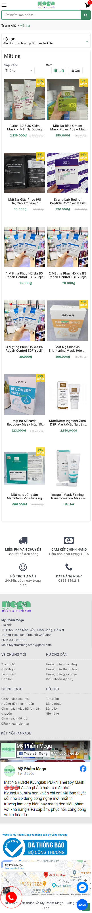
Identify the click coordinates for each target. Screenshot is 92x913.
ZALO (82, 904)
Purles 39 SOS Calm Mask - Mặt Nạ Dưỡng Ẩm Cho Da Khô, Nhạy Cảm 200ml (24, 127)
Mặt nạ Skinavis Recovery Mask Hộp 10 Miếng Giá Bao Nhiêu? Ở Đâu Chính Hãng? (24, 422)
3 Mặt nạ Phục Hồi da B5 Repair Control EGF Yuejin (25, 348)
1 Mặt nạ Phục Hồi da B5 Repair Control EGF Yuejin (25, 275)
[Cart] (87, 6)
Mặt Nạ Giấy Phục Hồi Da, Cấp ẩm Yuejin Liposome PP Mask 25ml (24, 201)
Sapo (45, 908)
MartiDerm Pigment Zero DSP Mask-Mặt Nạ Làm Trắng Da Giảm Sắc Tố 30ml (67, 422)
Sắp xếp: (11, 65)
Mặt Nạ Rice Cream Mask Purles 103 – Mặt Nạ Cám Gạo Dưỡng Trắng (67, 127)
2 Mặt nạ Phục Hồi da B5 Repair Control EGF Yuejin (68, 275)
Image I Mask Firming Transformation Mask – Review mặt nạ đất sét (67, 496)
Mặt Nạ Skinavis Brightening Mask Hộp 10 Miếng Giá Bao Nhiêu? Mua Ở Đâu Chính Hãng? (67, 348)
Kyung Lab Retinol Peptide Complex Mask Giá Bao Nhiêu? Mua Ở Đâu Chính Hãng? (67, 201)
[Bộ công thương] (34, 845)
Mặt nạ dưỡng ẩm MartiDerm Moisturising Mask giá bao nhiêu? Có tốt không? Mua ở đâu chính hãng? (24, 496)
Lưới (60, 70)
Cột (77, 70)
